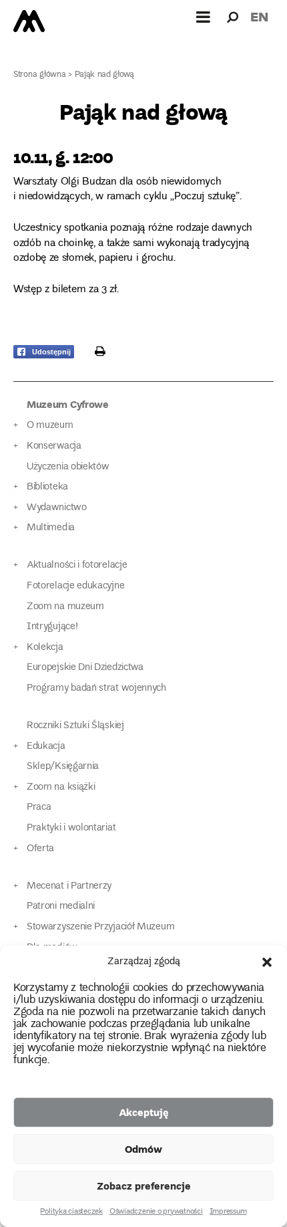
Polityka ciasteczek (71, 1212)
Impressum (228, 1212)
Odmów (143, 1148)
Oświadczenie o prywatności (156, 1212)
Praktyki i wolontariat (71, 828)
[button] (267, 962)
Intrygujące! (52, 627)
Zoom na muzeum (65, 606)
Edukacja (46, 746)
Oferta (40, 849)
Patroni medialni (61, 906)
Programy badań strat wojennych (96, 688)
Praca (39, 807)
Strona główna (39, 75)
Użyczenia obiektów (68, 467)
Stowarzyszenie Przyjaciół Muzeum (100, 927)
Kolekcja (45, 647)
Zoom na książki (61, 787)
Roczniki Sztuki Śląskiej (75, 725)
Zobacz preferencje (144, 1185)
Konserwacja (54, 446)
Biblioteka (47, 487)
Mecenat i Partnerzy (69, 886)
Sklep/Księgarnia (63, 766)
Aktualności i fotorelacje (77, 565)
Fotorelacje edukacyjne (75, 586)
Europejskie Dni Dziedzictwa (85, 667)
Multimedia (51, 528)
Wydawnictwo (57, 507)
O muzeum (50, 425)
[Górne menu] (203, 17)
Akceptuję (144, 1112)
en (259, 16)
